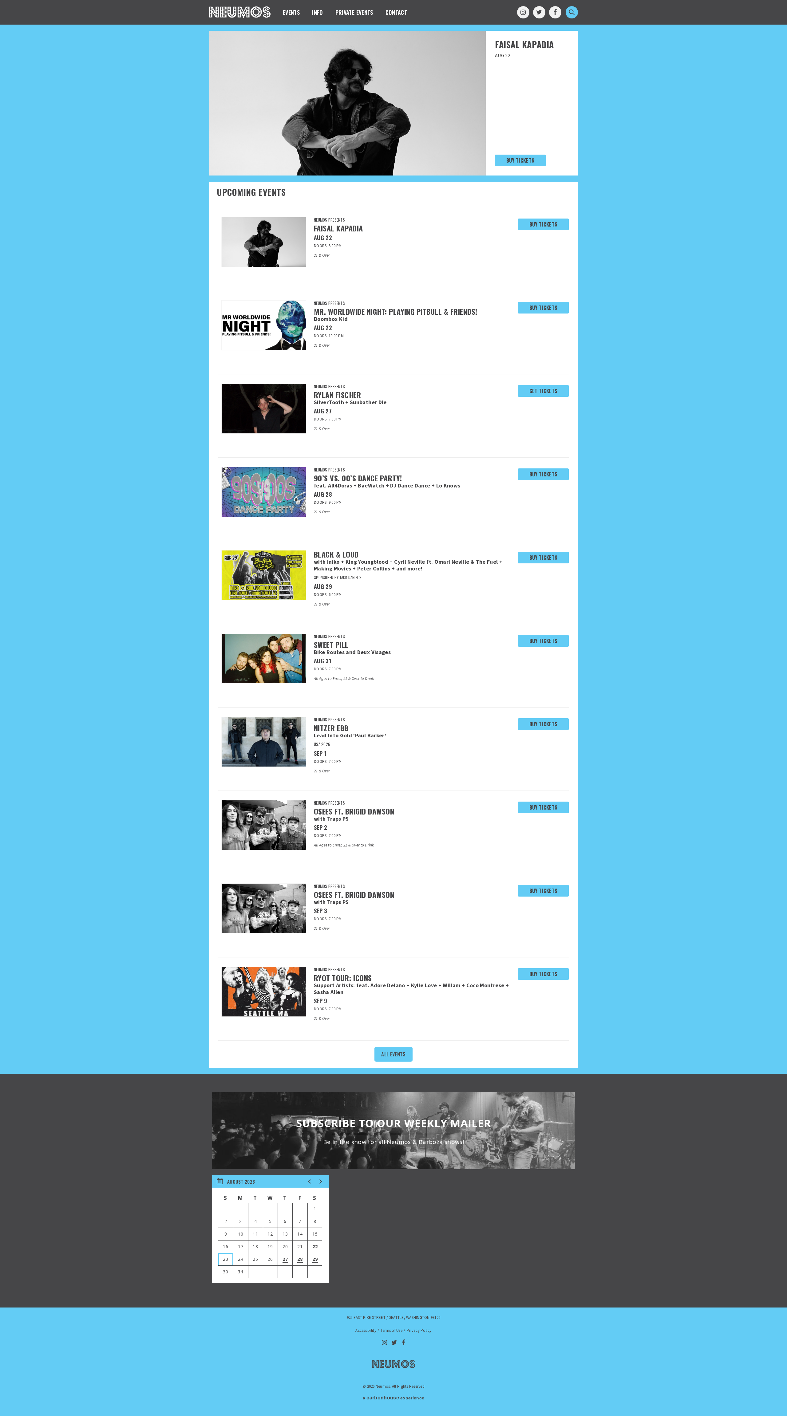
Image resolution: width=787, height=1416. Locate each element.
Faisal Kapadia (524, 44)
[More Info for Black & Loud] (263, 575)
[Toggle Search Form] (572, 12)
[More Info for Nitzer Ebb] (263, 742)
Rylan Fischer (337, 394)
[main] (393, 666)
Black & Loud (336, 554)
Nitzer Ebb (331, 727)
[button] (310, 1181)
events (291, 12)
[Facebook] (555, 12)
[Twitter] (539, 12)
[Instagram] (523, 12)
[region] (270, 1229)
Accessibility (365, 1330)
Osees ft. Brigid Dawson (354, 811)
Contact (396, 12)
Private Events (354, 12)
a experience (393, 1397)
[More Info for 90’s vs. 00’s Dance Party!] (263, 492)
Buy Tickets (520, 160)
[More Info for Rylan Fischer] (263, 409)
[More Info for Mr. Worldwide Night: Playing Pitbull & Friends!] (263, 325)
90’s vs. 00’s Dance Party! (358, 477)
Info (317, 12)
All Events (393, 1054)
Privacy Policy (419, 1330)
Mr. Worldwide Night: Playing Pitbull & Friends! (395, 311)
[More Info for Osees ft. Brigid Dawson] (263, 825)
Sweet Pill (331, 644)
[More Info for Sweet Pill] (263, 658)
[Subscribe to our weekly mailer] (393, 1130)
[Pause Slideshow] (478, 39)
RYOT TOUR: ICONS (343, 977)
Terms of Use (391, 1330)
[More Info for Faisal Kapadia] (263, 242)
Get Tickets (543, 391)
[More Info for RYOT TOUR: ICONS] (263, 992)
